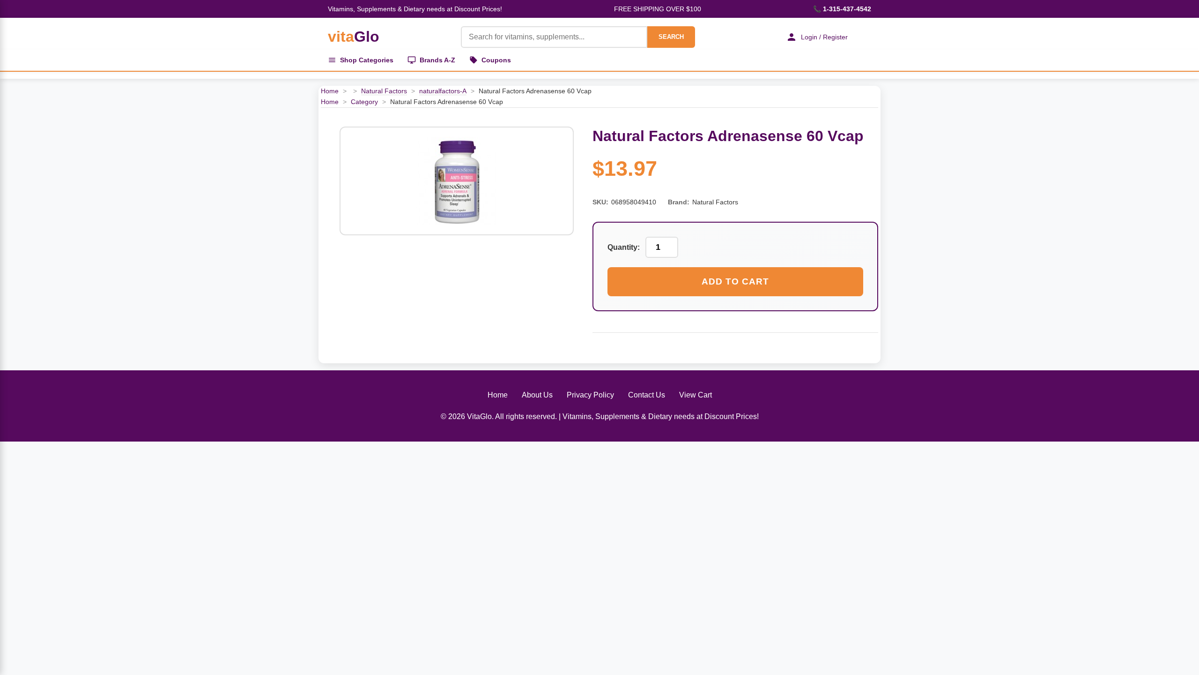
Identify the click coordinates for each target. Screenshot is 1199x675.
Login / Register (824, 37)
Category (364, 101)
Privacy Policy (590, 395)
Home (330, 91)
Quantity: (623, 247)
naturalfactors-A (442, 91)
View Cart (695, 395)
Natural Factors (384, 91)
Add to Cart (735, 281)
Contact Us (646, 395)
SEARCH (671, 36)
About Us (537, 395)
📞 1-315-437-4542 (842, 9)
